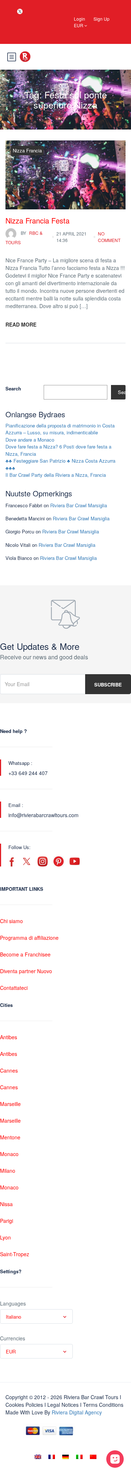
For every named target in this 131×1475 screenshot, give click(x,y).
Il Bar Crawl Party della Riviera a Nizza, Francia (55, 474)
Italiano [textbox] (13, 1316)
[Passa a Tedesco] (65, 1456)
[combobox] (36, 1316)
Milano (7, 1170)
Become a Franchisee (25, 954)
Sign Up (102, 19)
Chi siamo (11, 921)
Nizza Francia (27, 150)
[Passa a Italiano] (79, 1456)
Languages (13, 1303)
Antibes (8, 1037)
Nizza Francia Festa (37, 220)
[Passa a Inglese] (38, 1456)
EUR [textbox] (11, 1351)
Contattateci (14, 987)
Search (13, 388)
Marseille (10, 1103)
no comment (109, 236)
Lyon (5, 1237)
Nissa (6, 1204)
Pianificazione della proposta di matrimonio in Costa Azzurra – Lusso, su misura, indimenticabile (60, 429)
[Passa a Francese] (52, 1456)
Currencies (12, 1338)
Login (79, 19)
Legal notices (63, 1404)
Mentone (10, 1137)
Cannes (9, 1070)
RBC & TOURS (24, 237)
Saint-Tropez (14, 1254)
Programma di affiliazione (29, 937)
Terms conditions (103, 1404)
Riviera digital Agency (77, 1412)
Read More (20, 324)
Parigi (6, 1220)
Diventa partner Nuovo (26, 971)
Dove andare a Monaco (29, 439)
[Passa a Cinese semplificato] (93, 1456)
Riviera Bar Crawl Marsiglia (78, 505)
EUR (79, 25)
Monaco (9, 1154)
